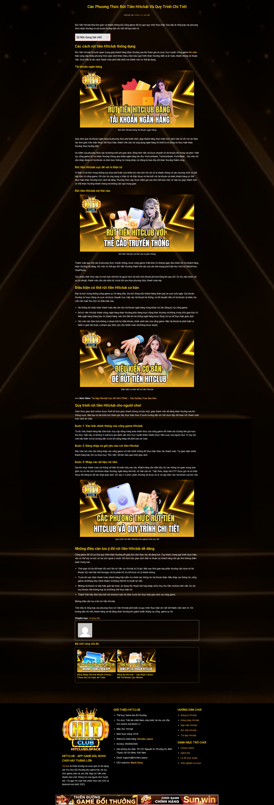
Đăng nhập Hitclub (190, 720)
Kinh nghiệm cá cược (191, 763)
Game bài (185, 753)
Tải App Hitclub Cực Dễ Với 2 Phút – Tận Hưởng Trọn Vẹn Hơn (123, 398)
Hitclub (65, 766)
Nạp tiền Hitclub (189, 725)
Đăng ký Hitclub (189, 715)
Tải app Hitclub (188, 735)
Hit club (193, 52)
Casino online (187, 748)
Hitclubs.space (145, 739)
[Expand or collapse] (107, 37)
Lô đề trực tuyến (189, 758)
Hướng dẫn (94, 618)
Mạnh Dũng (137, 762)
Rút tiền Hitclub (189, 730)
